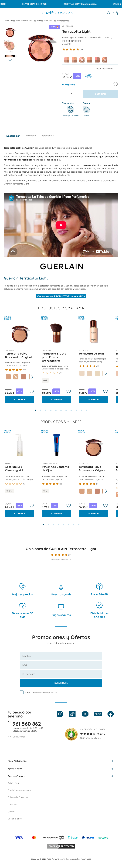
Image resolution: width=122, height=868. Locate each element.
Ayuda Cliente (15, 768)
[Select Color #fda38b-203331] (89, 59)
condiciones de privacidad (45, 692)
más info (66, 44)
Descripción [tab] (13, 135)
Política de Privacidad (18, 797)
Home (7, 21)
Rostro (25, 21)
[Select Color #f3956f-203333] (104, 59)
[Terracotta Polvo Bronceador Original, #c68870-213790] (23, 376)
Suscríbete (61, 682)
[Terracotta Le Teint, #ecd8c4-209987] (82, 373)
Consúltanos (19, 736)
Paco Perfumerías (17, 761)
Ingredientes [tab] (47, 135)
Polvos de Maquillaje (39, 21)
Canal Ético (13, 804)
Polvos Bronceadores (60, 21)
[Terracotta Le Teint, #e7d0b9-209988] (89, 373)
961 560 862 (27, 723)
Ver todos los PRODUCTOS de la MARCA (61, 296)
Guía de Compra (16, 776)
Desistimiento (15, 818)
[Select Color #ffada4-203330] (82, 59)
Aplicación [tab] (31, 135)
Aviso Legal (13, 783)
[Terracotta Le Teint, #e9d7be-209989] (97, 373)
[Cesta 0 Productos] (115, 13)
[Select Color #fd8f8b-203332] (97, 59)
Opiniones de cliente (90, 737)
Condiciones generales (19, 790)
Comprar (19, 399)
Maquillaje (16, 21)
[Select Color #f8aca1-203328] (66, 59)
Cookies (12, 811)
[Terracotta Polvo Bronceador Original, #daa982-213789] (15, 376)
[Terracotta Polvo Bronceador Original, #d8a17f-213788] (8, 376)
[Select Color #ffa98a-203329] (74, 59)
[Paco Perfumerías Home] (57, 13)
